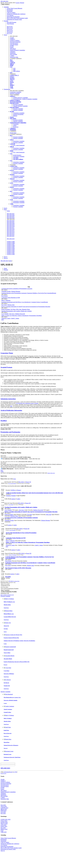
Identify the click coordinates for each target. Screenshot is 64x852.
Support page (3, 773)
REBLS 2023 (4, 829)
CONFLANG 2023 (5, 819)
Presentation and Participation (10, 432)
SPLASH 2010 (10, 238)
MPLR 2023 (4, 809)
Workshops (13, 53)
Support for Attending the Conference (16, 14)
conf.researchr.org (8, 772)
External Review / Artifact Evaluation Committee (25, 99)
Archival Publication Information (11, 410)
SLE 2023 (3, 813)
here (11, 406)
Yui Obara (13, 309)
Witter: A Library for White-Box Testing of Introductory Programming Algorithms (21, 315)
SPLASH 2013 (10, 233)
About (5, 268)
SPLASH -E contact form (14, 581)
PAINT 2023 (4, 826)
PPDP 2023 (3, 810)
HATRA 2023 (4, 822)
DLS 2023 (3, 805)
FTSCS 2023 (4, 820)
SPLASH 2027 (10, 213)
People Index (13, 132)
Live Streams (10, 15)
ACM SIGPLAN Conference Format (27, 403)
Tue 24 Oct (9, 29)
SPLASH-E (13, 48)
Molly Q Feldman (12, 554)
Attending (6, 7)
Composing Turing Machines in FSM (10, 297)
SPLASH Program (11, 22)
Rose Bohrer (4, 296)
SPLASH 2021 (10, 222)
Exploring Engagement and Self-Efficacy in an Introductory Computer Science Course (24, 302)
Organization (7, 89)
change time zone (51, 473)
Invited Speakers (17, 155)
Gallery (18, 499)
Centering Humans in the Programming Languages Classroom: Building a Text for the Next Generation (28, 293)
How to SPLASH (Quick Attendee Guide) (17, 18)
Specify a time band (20, 468)
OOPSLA (12, 39)
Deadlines (4, 420)
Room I (19, 490)
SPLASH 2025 (10, 216)
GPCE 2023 (4, 806)
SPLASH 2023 (4, 260)
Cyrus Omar (10, 504)
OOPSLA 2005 (11, 247)
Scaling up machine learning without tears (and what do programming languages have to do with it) (34, 492)
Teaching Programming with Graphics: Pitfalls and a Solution (16, 311)
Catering (13, 499)
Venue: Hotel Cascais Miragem (14, 8)
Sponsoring (9, 11)
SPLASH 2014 (10, 231)
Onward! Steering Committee (20, 106)
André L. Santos (15, 318)
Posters (12, 47)
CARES (12, 55)
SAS (14, 68)
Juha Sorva (12, 314)
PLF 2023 (3, 827)
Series (8, 211)
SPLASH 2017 (10, 227)
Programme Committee (19, 202)
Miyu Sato (18, 309)
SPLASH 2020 (10, 223)
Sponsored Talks (14, 57)
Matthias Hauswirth (20, 314)
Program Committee (18, 104)
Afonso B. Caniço (5, 318)
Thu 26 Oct (10, 32)
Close (2, 471)
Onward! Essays (14, 43)
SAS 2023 (3, 812)
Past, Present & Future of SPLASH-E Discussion (18, 568)
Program (6, 21)
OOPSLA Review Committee (20, 97)
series (10, 260)
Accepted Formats (6, 367)
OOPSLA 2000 (11, 254)
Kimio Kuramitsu (5, 309)
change (14, 478)
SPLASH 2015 (10, 230)
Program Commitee (18, 120)
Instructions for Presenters (13, 16)
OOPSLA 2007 (11, 244)
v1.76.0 (15, 772)
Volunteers (12, 51)
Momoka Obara (26, 309)
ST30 (2, 830)
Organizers (15, 124)
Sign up (6, 258)
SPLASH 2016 (10, 229)
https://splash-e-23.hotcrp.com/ (7, 594)
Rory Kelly (4, 305)
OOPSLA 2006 (11, 245)
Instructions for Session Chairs (14, 19)
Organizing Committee (15, 92)
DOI (2, 319)
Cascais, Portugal (20, 2)
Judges (14, 125)
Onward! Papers (14, 44)
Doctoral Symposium (15, 41)
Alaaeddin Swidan (6, 291)
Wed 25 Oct (10, 30)
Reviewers (15, 127)
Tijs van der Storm (12, 483)
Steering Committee (15, 93)
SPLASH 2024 (10, 218)
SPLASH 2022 (10, 220)
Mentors (15, 115)
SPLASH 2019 (10, 224)
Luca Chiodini (5, 314)
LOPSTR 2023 (4, 807)
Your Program (10, 23)
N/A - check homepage (19, 145)
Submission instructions (8, 399)
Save (2, 470)
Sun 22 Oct (9, 26)
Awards (12, 37)
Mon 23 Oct (10, 28)
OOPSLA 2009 (11, 241)
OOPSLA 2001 (11, 252)
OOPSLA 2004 (11, 248)
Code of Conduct (11, 12)
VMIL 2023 (4, 832)
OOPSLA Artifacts (14, 40)
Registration (10, 9)
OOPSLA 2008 (11, 243)
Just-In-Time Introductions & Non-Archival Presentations (21, 532)
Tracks (5, 34)
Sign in (5, 256)
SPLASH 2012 (10, 234)
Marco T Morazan (5, 300)
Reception (8, 576)
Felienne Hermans (15, 291)
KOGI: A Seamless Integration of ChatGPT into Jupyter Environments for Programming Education (25, 306)
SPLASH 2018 (10, 226)
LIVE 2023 (3, 825)
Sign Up (3, 850)
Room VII (28, 482)
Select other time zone (34, 458)
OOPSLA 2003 (11, 250)
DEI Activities (13, 54)
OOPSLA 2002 (11, 251)
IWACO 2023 (4, 823)
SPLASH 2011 (10, 236)
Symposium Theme (7, 353)
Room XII (28, 503)
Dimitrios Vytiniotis (11, 495)
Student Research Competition (17, 50)
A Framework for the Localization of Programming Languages (16, 288)
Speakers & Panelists (18, 114)
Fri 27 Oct (9, 33)
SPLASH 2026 (10, 215)
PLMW (12, 46)
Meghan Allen (11, 305)
